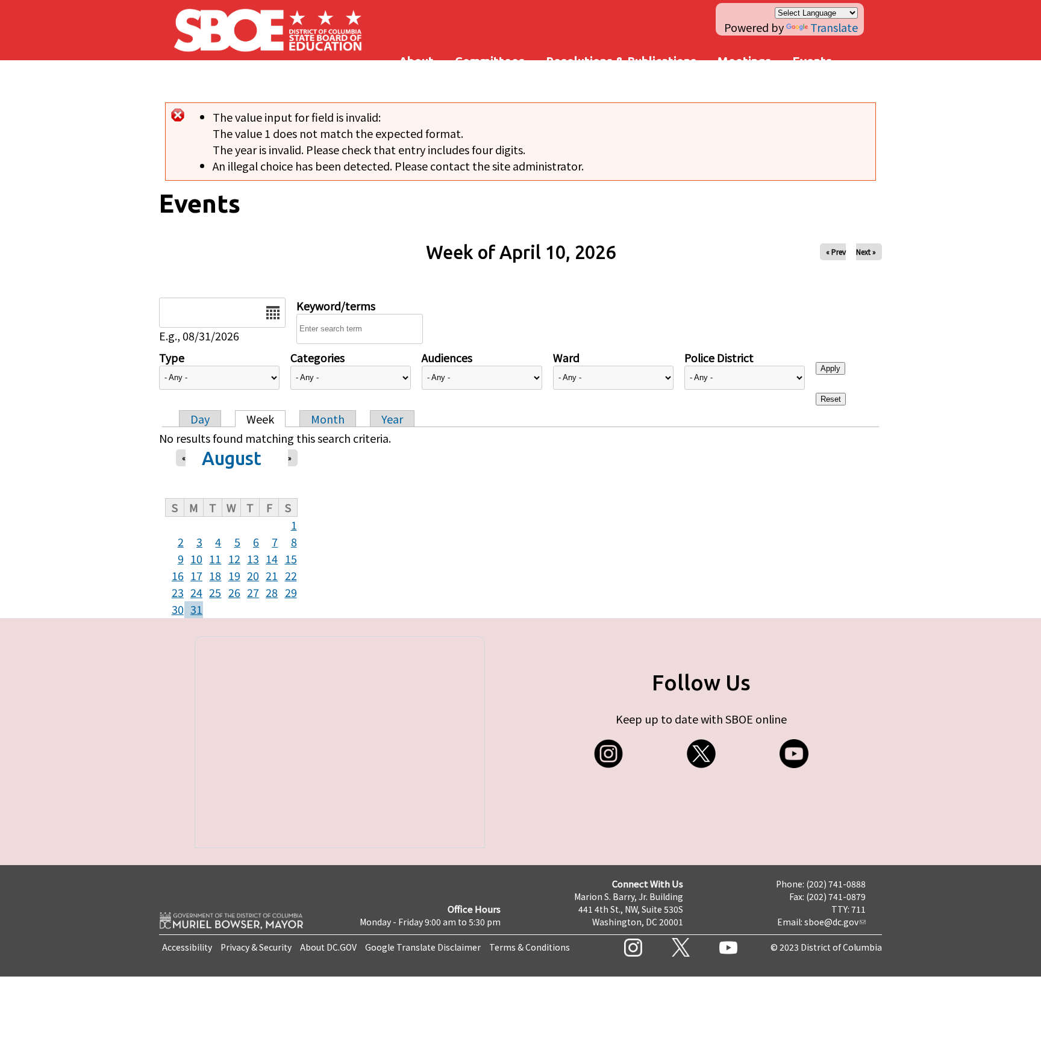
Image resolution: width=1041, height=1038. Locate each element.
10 (196, 558)
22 (291, 575)
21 (272, 575)
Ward (566, 357)
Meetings (744, 61)
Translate (834, 27)
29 (291, 592)
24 (196, 592)
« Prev (836, 251)
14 (272, 558)
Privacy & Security (256, 947)
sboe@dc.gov (831, 922)
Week (260, 419)
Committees (490, 61)
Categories (317, 357)
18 (215, 575)
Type (171, 357)
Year (392, 419)
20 (253, 575)
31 (196, 609)
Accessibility (187, 947)
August (231, 458)
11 (215, 558)
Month (328, 419)
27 (253, 592)
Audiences (447, 357)
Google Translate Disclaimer (423, 947)
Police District (719, 357)
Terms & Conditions (529, 947)
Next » (866, 251)
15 (291, 558)
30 (178, 609)
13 (253, 558)
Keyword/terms (335, 305)
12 (234, 558)
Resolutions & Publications (621, 61)
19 (234, 575)
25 (215, 592)
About (416, 61)
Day (200, 419)
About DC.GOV (328, 947)
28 (272, 592)
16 (178, 575)
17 (196, 575)
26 (234, 592)
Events (812, 61)
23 (178, 592)
